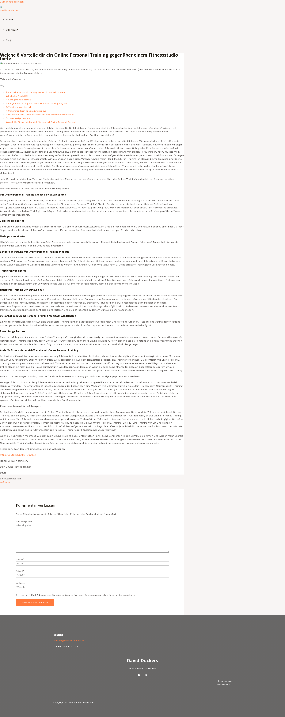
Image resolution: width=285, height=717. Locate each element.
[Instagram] (146, 675)
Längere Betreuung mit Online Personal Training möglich (37, 103)
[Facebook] (139, 675)
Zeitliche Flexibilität (18, 96)
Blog (8, 40)
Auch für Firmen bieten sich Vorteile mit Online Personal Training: (42, 122)
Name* (20, 559)
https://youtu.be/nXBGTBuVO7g (18, 454)
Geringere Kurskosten (19, 100)
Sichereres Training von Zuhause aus (27, 111)
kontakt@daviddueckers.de (68, 640)
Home (9, 19)
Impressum (225, 681)
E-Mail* (20, 571)
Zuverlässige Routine (19, 118)
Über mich (12, 29)
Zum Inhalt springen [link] (12, 1)
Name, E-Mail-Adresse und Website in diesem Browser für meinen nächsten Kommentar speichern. (78, 595)
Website (20, 583)
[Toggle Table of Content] (2, 86)
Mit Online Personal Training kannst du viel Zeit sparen (36, 92)
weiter (5, 482)
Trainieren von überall (19, 107)
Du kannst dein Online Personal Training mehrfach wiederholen (41, 114)
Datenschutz (224, 684)
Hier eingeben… (25, 521)
